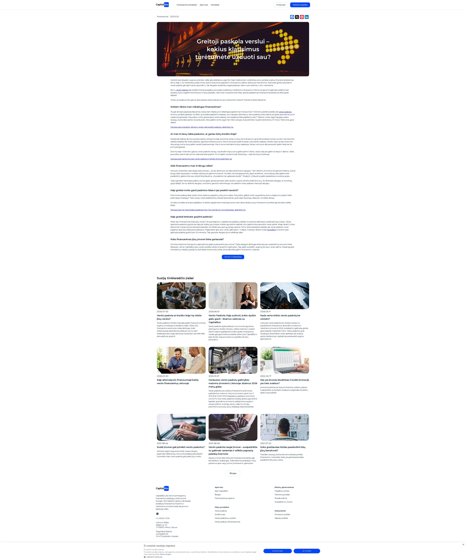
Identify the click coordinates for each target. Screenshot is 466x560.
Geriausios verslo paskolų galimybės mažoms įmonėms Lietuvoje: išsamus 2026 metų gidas (233, 383)
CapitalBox (271, 230)
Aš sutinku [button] (307, 551)
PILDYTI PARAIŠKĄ (233, 257)
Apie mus (204, 5)
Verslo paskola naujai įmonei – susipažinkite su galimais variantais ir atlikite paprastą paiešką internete (233, 450)
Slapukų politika (281, 518)
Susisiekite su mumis (283, 502)
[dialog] (233, 551)
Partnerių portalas (282, 495)
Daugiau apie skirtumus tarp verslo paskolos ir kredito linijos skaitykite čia (201, 159)
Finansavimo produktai (187, 5)
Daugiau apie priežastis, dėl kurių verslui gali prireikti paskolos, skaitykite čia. (202, 127)
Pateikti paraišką (300, 5)
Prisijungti (280, 5)
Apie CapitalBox (221, 491)
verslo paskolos (285, 112)
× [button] (463, 545)
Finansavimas (162, 17)
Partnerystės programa (224, 498)
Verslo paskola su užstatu (225, 518)
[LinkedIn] (157, 513)
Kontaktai (215, 5)
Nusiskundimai (281, 498)
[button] (201, 557)
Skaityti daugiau (165, 554)
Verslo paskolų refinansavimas (227, 522)
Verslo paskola (221, 511)
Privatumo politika (282, 514)
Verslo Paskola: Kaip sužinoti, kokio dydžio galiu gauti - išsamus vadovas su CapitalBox (232, 319)
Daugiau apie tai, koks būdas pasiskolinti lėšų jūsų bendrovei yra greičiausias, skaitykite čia (208, 210)
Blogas (233, 473)
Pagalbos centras (282, 491)
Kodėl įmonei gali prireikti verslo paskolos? (181, 447)
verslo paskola (182, 90)
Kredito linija (220, 514)
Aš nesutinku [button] (277, 551)
